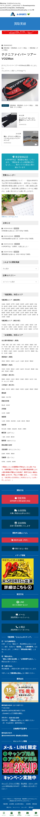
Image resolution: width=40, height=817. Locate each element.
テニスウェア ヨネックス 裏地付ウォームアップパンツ (27, 120)
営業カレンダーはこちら (10, 216)
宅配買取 (5, 804)
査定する (9, 807)
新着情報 (16, 228)
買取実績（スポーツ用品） (19, 48)
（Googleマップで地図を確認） (12, 713)
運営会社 (31, 807)
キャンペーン (16, 807)
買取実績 (6, 48)
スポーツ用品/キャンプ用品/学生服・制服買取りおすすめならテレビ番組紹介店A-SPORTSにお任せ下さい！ (20, 799)
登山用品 (24, 783)
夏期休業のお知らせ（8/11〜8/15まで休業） (16, 254)
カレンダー (24, 807)
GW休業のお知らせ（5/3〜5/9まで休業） (15, 231)
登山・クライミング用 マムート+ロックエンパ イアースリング (12, 138)
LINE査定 (36, 815)
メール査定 (27, 815)
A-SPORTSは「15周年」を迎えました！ (15, 246)
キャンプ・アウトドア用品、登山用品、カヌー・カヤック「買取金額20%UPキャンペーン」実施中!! (20, 32)
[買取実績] (9, 120)
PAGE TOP (37, 807)
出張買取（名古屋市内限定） (17, 804)
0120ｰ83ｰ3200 (14, 717)
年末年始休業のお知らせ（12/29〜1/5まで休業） (18, 238)
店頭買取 (28, 804)
